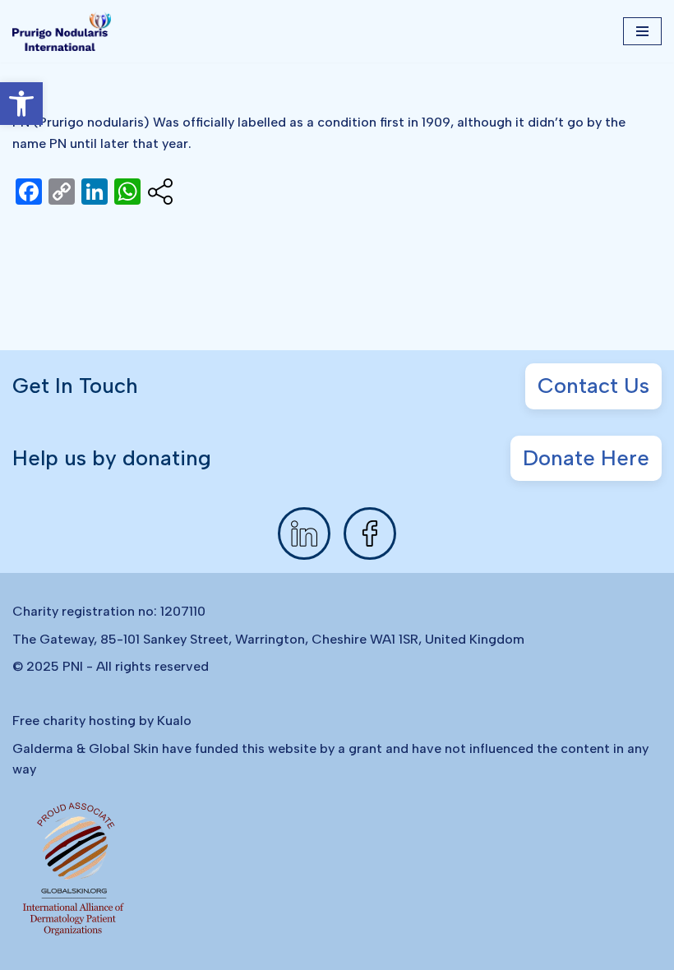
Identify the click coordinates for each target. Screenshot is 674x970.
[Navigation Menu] (642, 31)
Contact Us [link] (593, 385)
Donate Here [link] (586, 458)
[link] (21, 103)
